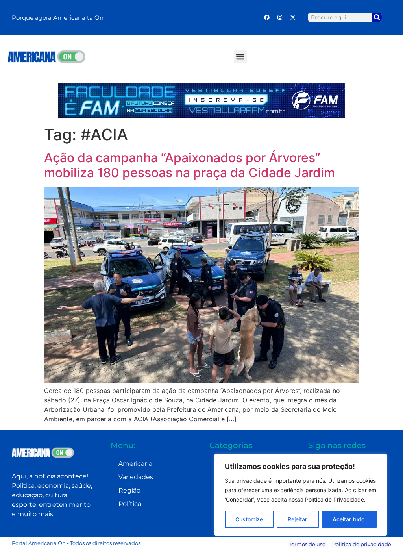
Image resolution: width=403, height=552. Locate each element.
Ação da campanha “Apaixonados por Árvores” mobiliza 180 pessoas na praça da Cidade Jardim (189, 165)
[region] (300, 495)
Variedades (135, 477)
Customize (249, 519)
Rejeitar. (298, 519)
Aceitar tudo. (349, 519)
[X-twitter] (292, 17)
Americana (135, 463)
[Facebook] (266, 17)
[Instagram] (279, 17)
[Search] (377, 17)
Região (129, 490)
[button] (240, 56)
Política (129, 504)
